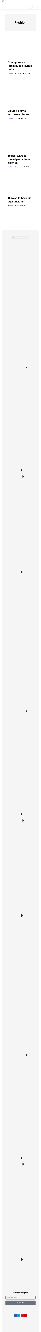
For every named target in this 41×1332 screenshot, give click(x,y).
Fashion (10, 73)
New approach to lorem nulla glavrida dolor (20, 66)
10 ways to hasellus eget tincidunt (19, 200)
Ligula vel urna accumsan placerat (19, 112)
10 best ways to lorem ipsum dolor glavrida (19, 159)
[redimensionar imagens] (20, 51)
